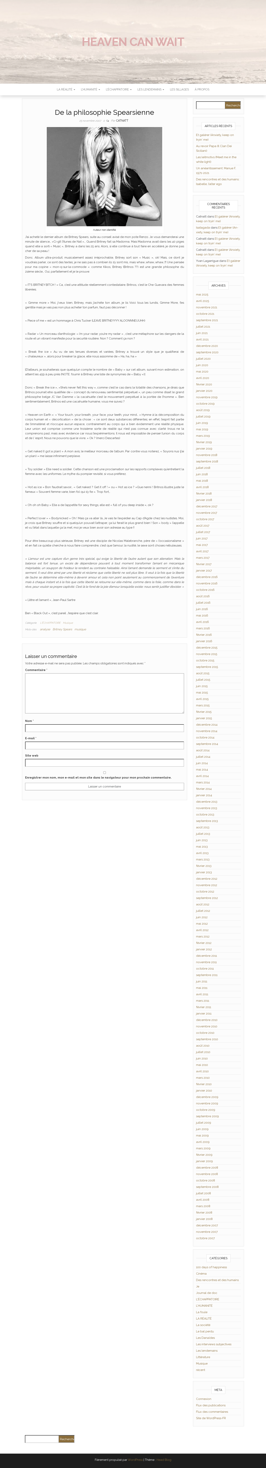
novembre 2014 (206, 731)
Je (197, 1286)
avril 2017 (202, 551)
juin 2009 (202, 1129)
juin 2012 (202, 917)
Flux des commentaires (212, 1412)
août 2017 (202, 525)
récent (200, 1370)
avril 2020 (202, 378)
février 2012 (203, 943)
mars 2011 (202, 1000)
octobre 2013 (205, 814)
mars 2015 (203, 705)
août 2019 (203, 410)
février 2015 (203, 712)
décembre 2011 (206, 956)
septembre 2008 (207, 1187)
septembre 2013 (207, 821)
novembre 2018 (206, 455)
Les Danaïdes (205, 1338)
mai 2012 (202, 923)
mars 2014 (203, 782)
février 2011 (203, 1007)
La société (203, 1325)
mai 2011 (201, 988)
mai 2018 (202, 480)
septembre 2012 (207, 898)
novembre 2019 (207, 397)
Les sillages (179, 89)
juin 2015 (202, 686)
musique (80, 629)
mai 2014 (202, 769)
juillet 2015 (203, 679)
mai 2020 (202, 371)
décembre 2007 (207, 1225)
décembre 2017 (206, 506)
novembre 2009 (207, 1103)
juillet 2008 (203, 1193)
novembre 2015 (206, 654)
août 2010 (203, 1045)
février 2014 (204, 789)
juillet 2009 (203, 1122)
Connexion (203, 1399)
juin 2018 (202, 474)
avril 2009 (203, 1142)
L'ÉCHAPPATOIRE (50, 622)
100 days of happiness (211, 1267)
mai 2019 (202, 429)
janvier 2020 (204, 391)
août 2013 (202, 827)
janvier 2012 (204, 949)
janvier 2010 (204, 1090)
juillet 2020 (203, 358)
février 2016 (204, 635)
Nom (29, 721)
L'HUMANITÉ (204, 1306)
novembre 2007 (207, 1232)
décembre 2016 (207, 577)
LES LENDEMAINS (149, 89)
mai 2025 (202, 294)
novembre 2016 (207, 583)
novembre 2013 (206, 808)
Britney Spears (62, 629)
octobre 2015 (205, 660)
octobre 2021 (205, 314)
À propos (202, 89)
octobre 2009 (205, 1110)
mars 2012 (203, 936)
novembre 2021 (206, 307)
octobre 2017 (205, 519)
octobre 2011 (205, 968)
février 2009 (204, 1155)
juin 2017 (202, 538)
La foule (201, 1312)
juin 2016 (202, 609)
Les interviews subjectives (213, 1344)
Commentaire (36, 670)
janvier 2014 (204, 795)
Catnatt (122, 120)
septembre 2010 (207, 1039)
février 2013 (203, 866)
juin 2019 (202, 423)
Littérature (203, 1357)
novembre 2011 (206, 962)
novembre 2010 (206, 1026)
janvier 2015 (204, 718)
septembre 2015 (207, 667)
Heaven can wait (133, 42)
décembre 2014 (207, 724)
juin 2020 (202, 365)
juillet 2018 (203, 468)
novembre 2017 (206, 513)
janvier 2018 (204, 500)
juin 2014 (202, 763)
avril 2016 (202, 622)
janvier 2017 (204, 570)
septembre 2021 (207, 320)
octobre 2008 (205, 1180)
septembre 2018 (207, 461)
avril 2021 (202, 339)
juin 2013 (202, 840)
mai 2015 (202, 692)
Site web (31, 755)
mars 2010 (203, 1078)
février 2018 (204, 493)
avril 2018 (202, 487)
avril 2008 (202, 1199)
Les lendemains (207, 1350)
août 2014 (203, 750)
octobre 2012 (205, 891)
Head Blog (164, 1460)
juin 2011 (201, 981)
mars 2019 (203, 436)
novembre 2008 (207, 1174)
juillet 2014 (203, 757)
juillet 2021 (203, 326)
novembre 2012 (206, 885)
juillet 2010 (203, 1052)
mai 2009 (202, 1135)
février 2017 (203, 564)
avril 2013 (202, 853)
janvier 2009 (204, 1161)
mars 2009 (203, 1148)
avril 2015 (202, 699)
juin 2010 (202, 1058)
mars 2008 (203, 1206)
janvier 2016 (204, 641)
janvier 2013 (204, 872)
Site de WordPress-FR (211, 1418)
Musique (68, 622)
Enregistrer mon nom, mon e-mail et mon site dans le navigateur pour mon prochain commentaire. (98, 777)
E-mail (30, 738)
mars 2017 (203, 557)
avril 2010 (202, 1071)
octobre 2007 (205, 1238)
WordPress (135, 1460)
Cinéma (201, 1273)
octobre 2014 (205, 737)
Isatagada (203, 227)
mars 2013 (203, 859)
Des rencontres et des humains (217, 1280)
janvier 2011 (203, 1013)
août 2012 (202, 904)
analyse (45, 629)
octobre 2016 (205, 590)
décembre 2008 (207, 1167)
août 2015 (202, 673)
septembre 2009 (207, 1116)
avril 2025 (202, 301)
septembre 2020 (207, 352)
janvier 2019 (204, 448)
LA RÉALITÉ (65, 89)
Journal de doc (206, 1293)
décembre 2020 (207, 346)
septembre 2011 (207, 975)
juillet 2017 (203, 532)
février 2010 (204, 1084)
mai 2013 (202, 846)
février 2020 (204, 384)
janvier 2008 (204, 1219)
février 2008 (204, 1212)
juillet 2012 (203, 911)
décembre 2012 (206, 878)
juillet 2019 (203, 416)
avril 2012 (202, 930)
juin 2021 (202, 333)
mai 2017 (202, 545)
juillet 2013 (203, 834)
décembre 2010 (207, 1020)
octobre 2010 (205, 1033)
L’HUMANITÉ (89, 89)
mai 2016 (202, 615)
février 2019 (204, 442)
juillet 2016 (203, 602)
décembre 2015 (206, 647)
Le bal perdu (205, 1331)
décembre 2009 (207, 1097)
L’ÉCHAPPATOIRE (118, 89)
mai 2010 (202, 1065)
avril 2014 (202, 776)
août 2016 (203, 596)
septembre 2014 (207, 744)
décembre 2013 (206, 801)
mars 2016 (203, 628)
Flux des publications (210, 1405)
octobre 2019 (205, 403)
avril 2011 (202, 994)
